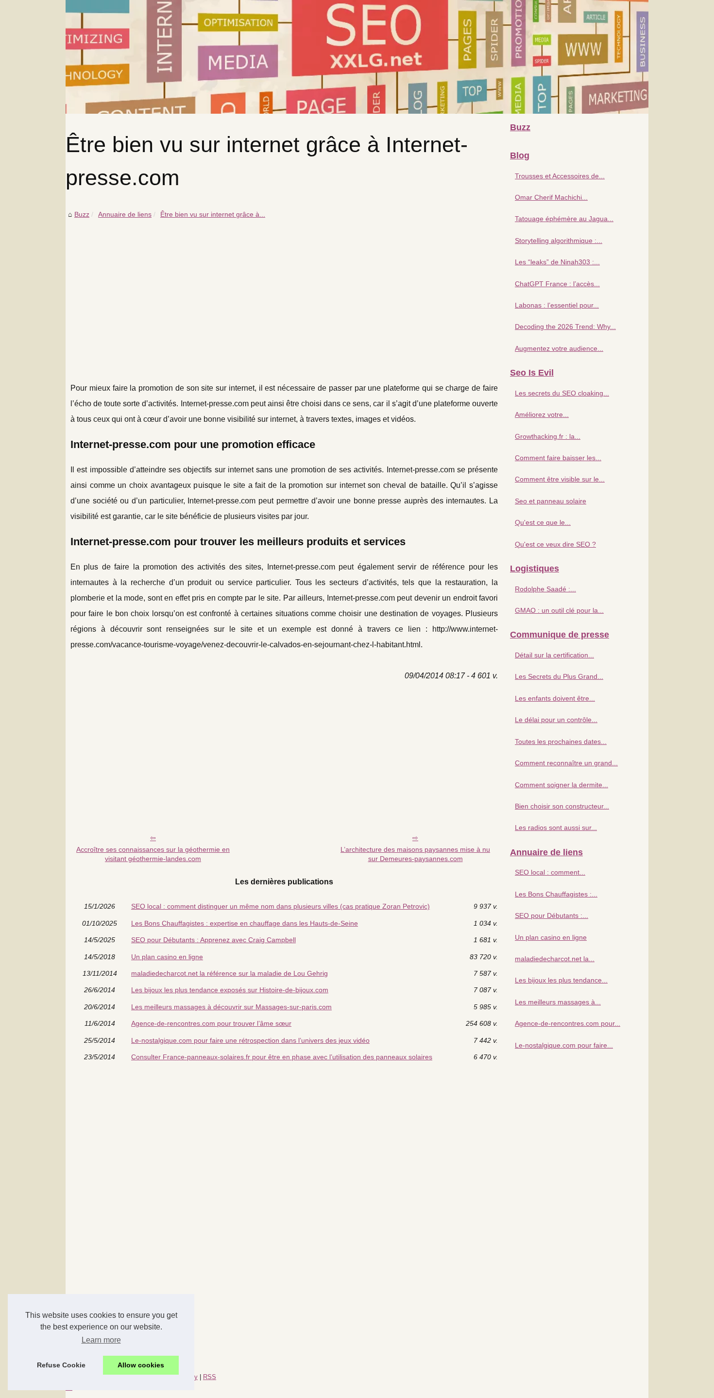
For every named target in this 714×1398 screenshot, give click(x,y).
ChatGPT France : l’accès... (557, 284)
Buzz (81, 214)
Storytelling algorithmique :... (558, 240)
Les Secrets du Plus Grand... (559, 676)
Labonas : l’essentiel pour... (557, 305)
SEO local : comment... (550, 872)
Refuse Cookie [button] (61, 1365)
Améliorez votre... (542, 414)
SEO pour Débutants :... (551, 915)
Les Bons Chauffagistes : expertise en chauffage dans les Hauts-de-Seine (244, 923)
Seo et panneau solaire (550, 501)
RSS (209, 1377)
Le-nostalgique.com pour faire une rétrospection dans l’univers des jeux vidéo (250, 1040)
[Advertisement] (284, 293)
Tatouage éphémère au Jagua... (564, 219)
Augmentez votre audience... (559, 348)
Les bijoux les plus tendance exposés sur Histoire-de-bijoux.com (229, 989)
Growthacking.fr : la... (547, 436)
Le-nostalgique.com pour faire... (564, 1045)
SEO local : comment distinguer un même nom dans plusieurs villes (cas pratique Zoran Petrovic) (280, 906)
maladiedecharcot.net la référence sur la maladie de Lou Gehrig (229, 973)
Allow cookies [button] (141, 1365)
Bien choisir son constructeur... (562, 806)
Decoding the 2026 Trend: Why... (565, 326)
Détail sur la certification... (554, 655)
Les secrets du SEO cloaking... (562, 393)
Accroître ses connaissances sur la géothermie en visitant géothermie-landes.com (153, 854)
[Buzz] (357, 57)
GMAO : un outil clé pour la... (559, 610)
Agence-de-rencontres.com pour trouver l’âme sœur (211, 1023)
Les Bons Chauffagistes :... (556, 894)
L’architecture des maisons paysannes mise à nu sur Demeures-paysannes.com (415, 854)
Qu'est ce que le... (543, 522)
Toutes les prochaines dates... (561, 741)
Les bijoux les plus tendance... (561, 980)
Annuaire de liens (125, 214)
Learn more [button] (101, 1340)
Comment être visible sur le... (560, 479)
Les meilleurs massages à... (558, 1002)
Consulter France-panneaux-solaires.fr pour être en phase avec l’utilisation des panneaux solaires (281, 1056)
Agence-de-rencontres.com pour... (567, 1023)
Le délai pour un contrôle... (556, 720)
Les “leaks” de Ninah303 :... (557, 262)
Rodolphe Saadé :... (545, 589)
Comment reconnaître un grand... (566, 763)
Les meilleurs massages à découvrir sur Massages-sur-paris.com (231, 1006)
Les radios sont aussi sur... (556, 827)
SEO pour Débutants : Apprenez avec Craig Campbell (213, 939)
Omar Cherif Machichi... (551, 197)
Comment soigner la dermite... (561, 785)
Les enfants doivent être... (555, 698)
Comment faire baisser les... (558, 458)
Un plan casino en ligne (167, 956)
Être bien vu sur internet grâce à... (212, 214)
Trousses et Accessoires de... (560, 176)
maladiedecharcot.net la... (555, 959)
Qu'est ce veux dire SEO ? (555, 544)
